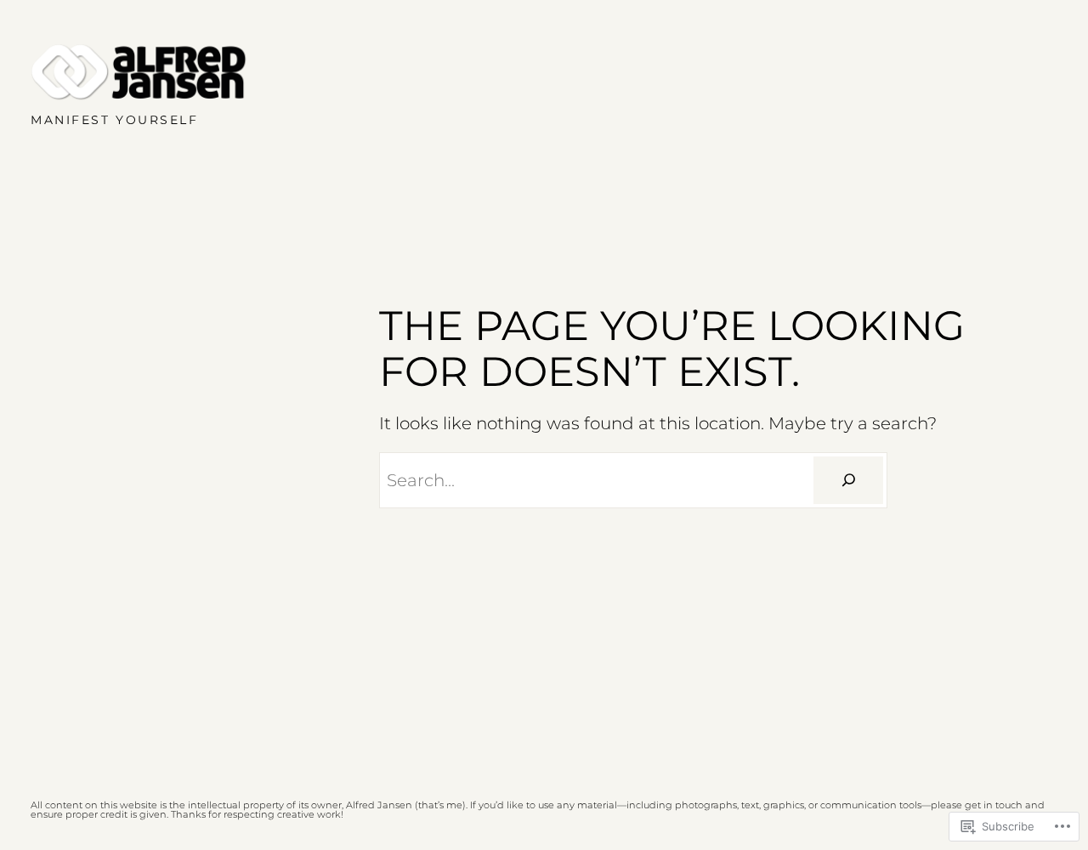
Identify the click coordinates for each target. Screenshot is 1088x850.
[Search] (848, 480)
